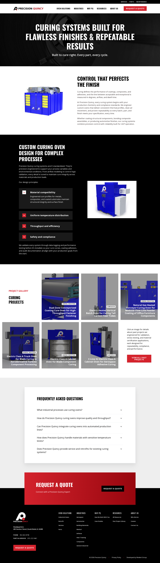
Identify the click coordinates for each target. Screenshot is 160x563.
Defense (79, 533)
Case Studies (99, 521)
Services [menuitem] (124, 2)
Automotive (80, 521)
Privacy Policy (116, 557)
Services (61, 525)
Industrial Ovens (64, 517)
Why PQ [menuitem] (90, 8)
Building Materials (82, 525)
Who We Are (135, 517)
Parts (60, 529)
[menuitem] (63, 8)
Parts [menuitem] (131, 2)
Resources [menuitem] (101, 8)
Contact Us (134, 525)
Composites (80, 542)
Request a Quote (135, 8)
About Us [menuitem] (114, 8)
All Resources (117, 517)
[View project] (60, 297)
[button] (45, 192)
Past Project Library (119, 521)
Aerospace (80, 517)
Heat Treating (81, 537)
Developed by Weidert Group (137, 557)
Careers (133, 521)
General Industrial (82, 546)
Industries (78, 8)
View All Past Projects (139, 358)
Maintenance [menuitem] (141, 2)
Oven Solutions (63, 8)
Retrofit (61, 521)
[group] (80, 39)
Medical (79, 529)
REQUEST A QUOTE (24, 548)
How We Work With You (102, 517)
